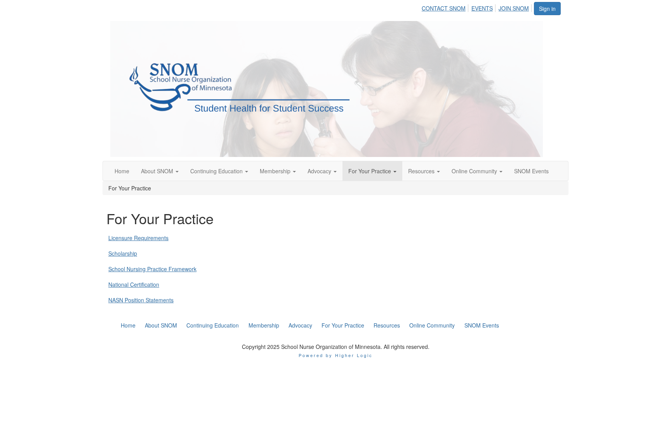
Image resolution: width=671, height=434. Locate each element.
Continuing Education (217, 171)
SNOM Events (531, 171)
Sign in (547, 8)
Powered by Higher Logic (336, 355)
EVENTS (482, 8)
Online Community (475, 171)
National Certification (133, 284)
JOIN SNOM (514, 8)
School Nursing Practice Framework (152, 269)
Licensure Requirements (138, 238)
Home (122, 171)
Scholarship (122, 253)
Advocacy (320, 171)
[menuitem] (446, 7)
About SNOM (158, 171)
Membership (276, 171)
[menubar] (477, 7)
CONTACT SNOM (444, 8)
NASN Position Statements (141, 300)
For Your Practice (370, 171)
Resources (422, 171)
